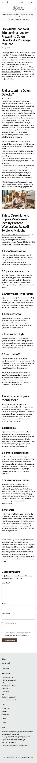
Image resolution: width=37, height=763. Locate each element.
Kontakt (4, 722)
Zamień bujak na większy (10, 700)
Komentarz (6, 583)
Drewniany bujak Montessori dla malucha (15, 235)
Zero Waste (5, 669)
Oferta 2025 (6, 663)
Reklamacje (5, 691)
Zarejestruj (31, 2)
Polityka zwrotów (7, 683)
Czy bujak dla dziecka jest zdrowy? (13, 740)
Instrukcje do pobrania (9, 686)
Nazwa (4, 603)
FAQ (3, 694)
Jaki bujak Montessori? (9, 742)
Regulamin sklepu (7, 677)
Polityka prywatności (9, 680)
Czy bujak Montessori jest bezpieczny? (15, 745)
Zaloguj (21, 2)
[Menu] (5, 8)
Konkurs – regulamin (8, 697)
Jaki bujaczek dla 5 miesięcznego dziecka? (16, 737)
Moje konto (5, 708)
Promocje (5, 666)
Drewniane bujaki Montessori (13, 165)
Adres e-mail (6, 613)
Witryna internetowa (9, 623)
